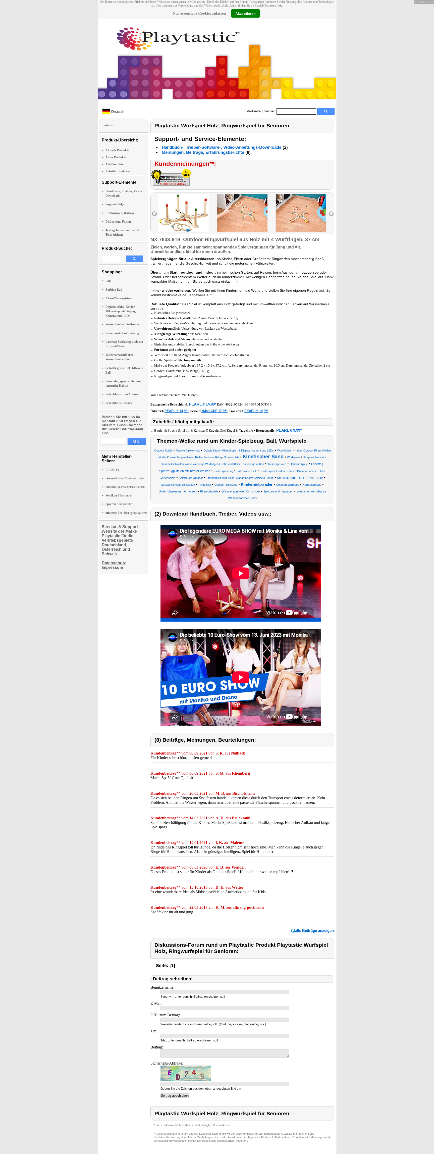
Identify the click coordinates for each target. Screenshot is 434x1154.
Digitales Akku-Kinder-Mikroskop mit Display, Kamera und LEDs (120, 311)
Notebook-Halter (125, 478)
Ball (108, 281)
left (154, 213)
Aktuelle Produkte (117, 150)
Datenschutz (273, 5)
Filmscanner (118, 495)
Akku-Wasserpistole (118, 298)
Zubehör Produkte (117, 171)
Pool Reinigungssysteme (126, 513)
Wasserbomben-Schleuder (122, 324)
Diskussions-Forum (118, 221)
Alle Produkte (114, 164)
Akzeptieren (245, 13)
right (331, 213)
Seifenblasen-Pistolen (119, 403)
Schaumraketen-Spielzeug (122, 333)
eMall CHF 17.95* (214, 411)
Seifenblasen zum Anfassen (122, 394)
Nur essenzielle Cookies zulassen (199, 13)
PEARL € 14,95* (256, 411)
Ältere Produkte (115, 157)
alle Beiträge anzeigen (314, 930)
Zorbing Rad (113, 289)
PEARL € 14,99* (202, 404)
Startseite (253, 111)
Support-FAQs (115, 204)
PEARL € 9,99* (289, 430)
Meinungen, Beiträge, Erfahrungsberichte (203, 152)
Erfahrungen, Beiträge (119, 213)
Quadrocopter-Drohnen (125, 487)
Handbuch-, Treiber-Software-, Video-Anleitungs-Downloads (221, 147)
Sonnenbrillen (119, 504)
